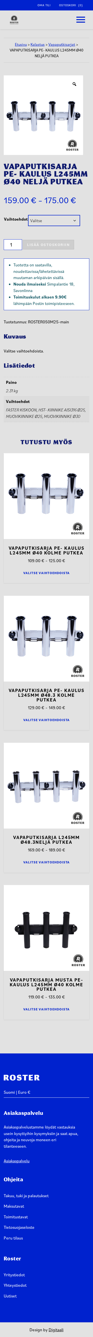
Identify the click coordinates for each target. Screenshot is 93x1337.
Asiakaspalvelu (17, 1160)
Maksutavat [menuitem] (14, 1206)
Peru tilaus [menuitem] (13, 1237)
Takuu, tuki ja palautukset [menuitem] (26, 1195)
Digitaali (56, 1329)
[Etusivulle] (14, 19)
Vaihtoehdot (16, 219)
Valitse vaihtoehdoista (46, 573)
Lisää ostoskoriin (48, 244)
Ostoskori (71, 5)
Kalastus (38, 44)
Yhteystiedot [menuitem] (15, 1285)
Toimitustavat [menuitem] (16, 1216)
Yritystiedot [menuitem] (14, 1274)
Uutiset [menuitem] (10, 1295)
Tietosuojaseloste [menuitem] (19, 1227)
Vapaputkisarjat (61, 44)
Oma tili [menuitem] (44, 5)
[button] (80, 19)
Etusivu (21, 44)
